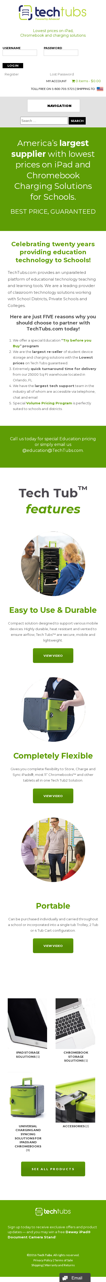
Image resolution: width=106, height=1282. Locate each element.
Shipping (37, 1265)
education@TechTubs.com (55, 450)
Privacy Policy (42, 1260)
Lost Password (62, 74)
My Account (56, 81)
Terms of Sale (63, 1260)
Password (53, 48)
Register (12, 74)
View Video (53, 656)
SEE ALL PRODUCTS (53, 1169)
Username (12, 48)
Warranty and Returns (60, 1265)
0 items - (88, 81)
